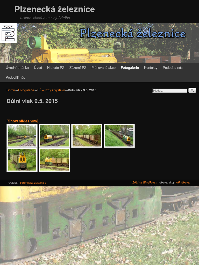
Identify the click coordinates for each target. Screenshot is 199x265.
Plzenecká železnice (54, 9)
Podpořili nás (15, 77)
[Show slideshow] (22, 120)
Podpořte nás (173, 67)
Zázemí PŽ (77, 67)
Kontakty (151, 67)
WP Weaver (182, 182)
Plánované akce (103, 67)
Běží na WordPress (144, 182)
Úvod (38, 67)
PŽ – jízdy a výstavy (51, 90)
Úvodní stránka (17, 67)
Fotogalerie (130, 67)
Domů (10, 90)
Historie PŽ (55, 67)
